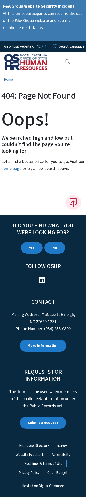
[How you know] (44, 46)
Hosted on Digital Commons (43, 485)
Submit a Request (43, 422)
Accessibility (61, 454)
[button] (64, 62)
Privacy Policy (29, 472)
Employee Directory (34, 445)
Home (8, 79)
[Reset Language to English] (55, 46)
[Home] (31, 57)
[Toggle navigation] (79, 62)
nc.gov (62, 445)
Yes (32, 247)
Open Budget (57, 472)
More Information (43, 345)
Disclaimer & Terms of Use (43, 463)
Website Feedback (30, 454)
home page (11, 169)
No (54, 247)
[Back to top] (73, 202)
